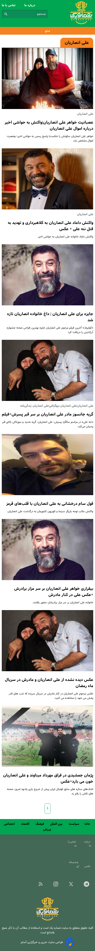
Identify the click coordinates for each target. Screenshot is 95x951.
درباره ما (30, 5)
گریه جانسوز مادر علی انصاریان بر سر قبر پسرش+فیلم (47, 414)
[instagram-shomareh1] (56, 885)
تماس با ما (9, 5)
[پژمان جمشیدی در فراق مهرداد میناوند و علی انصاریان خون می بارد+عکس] (47, 736)
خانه (87, 824)
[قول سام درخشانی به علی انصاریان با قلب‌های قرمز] (47, 464)
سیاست (74, 824)
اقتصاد (25, 824)
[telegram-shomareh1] (86, 885)
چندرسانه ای (74, 864)
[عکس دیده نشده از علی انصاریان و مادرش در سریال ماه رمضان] (47, 640)
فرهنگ (40, 824)
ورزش (47, 829)
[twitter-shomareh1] (71, 885)
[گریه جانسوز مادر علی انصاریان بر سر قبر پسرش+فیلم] (47, 370)
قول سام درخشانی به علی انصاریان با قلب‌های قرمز (49, 504)
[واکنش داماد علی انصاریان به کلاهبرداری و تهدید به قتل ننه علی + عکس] (47, 178)
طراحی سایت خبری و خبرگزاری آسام (42, 942)
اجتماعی (10, 824)
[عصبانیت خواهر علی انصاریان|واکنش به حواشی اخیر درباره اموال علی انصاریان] (47, 78)
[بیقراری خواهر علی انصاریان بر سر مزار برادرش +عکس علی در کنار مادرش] (47, 549)
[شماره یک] (47, 920)
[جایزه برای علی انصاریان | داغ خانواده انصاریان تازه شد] (47, 274)
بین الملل (56, 824)
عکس (88, 866)
